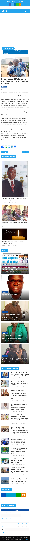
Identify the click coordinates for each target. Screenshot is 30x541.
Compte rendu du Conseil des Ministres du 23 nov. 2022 (5, 152)
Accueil (8, 1)
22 (22, 523)
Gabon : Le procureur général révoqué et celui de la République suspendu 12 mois (19, 480)
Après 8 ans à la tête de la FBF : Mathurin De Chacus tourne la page (18, 460)
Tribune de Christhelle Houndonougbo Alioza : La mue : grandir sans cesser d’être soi (15, 359)
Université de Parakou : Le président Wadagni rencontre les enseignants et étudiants (19, 441)
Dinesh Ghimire (25, 539)
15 (22, 521)
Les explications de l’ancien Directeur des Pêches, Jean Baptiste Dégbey (14, 199)
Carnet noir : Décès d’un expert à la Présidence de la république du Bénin (14, 242)
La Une (8, 264)
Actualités (4, 86)
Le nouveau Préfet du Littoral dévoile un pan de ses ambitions (14, 223)
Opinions (5, 292)
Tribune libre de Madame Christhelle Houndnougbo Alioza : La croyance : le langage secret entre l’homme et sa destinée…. (14, 337)
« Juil (2, 532)
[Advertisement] (15, 30)
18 (6, 523)
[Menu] (6, 11)
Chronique (5, 311)
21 (18, 523)
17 (2, 523)
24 (2, 526)
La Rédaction (14, 1)
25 (6, 526)
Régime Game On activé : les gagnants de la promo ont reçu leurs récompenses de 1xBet (20, 374)
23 (26, 523)
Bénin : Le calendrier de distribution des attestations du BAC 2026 (19, 383)
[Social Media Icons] (3, 495)
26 (10, 526)
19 (10, 523)
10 (2, 521)
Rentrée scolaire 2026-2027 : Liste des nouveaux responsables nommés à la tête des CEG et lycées (19, 407)
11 (6, 521)
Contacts (21, 1)
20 (14, 523)
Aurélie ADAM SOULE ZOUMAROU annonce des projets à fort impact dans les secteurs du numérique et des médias (26, 152)
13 (14, 521)
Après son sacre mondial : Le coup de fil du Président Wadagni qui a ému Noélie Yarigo (19, 451)
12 (10, 521)
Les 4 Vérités (13, 202)
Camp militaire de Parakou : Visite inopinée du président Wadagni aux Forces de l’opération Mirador (19, 470)
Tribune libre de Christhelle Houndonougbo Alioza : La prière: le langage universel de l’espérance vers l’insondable (13, 316)
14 (18, 521)
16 (26, 521)
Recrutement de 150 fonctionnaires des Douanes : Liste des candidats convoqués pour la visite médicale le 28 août (19, 418)
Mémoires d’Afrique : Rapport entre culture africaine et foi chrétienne (13, 295)
